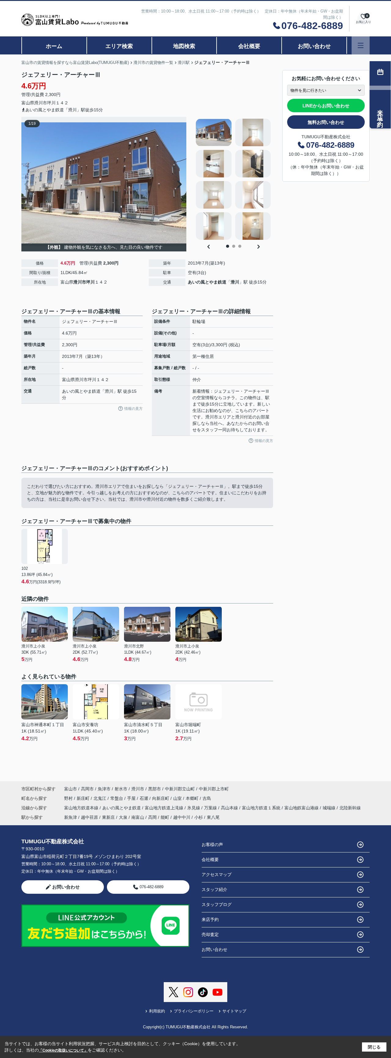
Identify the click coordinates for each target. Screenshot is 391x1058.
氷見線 (194, 807)
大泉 (123, 817)
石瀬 (144, 798)
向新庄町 (161, 798)
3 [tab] (239, 246)
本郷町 (193, 798)
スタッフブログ (217, 904)
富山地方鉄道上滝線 (165, 807)
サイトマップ (234, 1011)
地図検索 (184, 46)
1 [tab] (227, 246)
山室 (178, 798)
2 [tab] (233, 246)
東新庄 (108, 817)
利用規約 (157, 1011)
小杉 (198, 817)
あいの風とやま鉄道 (207, 282)
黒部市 (154, 788)
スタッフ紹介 (214, 889)
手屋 (132, 798)
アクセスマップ (217, 874)
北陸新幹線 (350, 807)
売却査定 (210, 934)
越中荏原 (89, 817)
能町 (165, 817)
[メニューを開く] (361, 45)
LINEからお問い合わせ (325, 105)
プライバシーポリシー (194, 1011)
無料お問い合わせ (326, 122)
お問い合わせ (314, 46)
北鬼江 (100, 798)
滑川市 (40, 102)
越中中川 (181, 817)
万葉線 (211, 807)
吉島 (207, 798)
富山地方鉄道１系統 (262, 807)
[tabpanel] (233, 179)
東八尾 (213, 817)
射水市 (121, 788)
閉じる (374, 1047)
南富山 (137, 817)
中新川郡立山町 (180, 788)
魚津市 (104, 788)
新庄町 (84, 798)
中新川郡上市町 (214, 788)
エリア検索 (119, 46)
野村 (69, 798)
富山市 (70, 788)
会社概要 (249, 46)
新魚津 (70, 817)
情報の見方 (133, 408)
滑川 (235, 282)
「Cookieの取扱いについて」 (63, 1050)
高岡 (152, 817)
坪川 (51, 102)
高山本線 (230, 807)
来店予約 (210, 919)
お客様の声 (212, 844)
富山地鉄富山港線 (302, 807)
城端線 (330, 807)
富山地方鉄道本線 (82, 807)
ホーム (54, 46)
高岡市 (87, 788)
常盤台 (117, 798)
